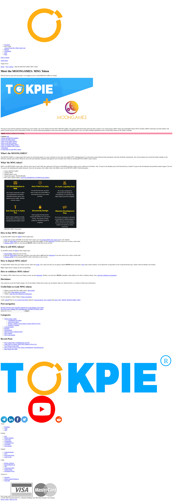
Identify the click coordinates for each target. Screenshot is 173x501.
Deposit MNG (8, 253)
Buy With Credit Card (19, 48)
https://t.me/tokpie (27, 297)
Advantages (7, 51)
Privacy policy (5, 499)
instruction (51, 241)
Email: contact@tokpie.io (11, 479)
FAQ (5, 53)
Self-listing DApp (9, 471)
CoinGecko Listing (13, 322)
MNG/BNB (13, 241)
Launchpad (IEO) (9, 468)
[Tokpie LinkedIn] (11, 422)
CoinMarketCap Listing (14, 320)
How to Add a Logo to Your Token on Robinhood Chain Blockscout (23, 347)
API (5, 466)
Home (2, 66)
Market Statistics (9, 438)
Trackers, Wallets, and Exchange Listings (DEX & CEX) (24, 323)
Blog (5, 54)
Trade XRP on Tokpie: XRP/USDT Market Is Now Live (20, 344)
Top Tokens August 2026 (11, 346)
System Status (8, 469)
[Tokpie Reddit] (59, 422)
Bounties (6, 328)
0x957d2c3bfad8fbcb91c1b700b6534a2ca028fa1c (35, 177)
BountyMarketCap (9, 464)
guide (37, 264)
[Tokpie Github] (65, 422)
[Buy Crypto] (34, 496)
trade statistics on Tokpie (18, 292)
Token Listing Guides (10, 319)
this (83, 264)
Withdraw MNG (9, 243)
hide (8, 136)
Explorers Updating (13, 325)
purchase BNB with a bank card (50, 239)
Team (5, 428)
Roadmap (7, 427)
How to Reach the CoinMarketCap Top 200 (16, 342)
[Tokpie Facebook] (17, 422)
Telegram (7, 477)
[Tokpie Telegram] (4, 422)
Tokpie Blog (4, 60)
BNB (19, 236)
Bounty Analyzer (9, 463)
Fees (5, 436)
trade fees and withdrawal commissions (21, 294)
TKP (5, 430)
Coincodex (7, 444)
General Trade (8, 48)
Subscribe (7, 480)
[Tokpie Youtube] (41, 422)
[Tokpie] (86, 41)
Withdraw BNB (8, 257)
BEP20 (64, 300)
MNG (79, 300)
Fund (5, 239)
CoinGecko (7, 439)
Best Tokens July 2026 (10, 349)
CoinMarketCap (9, 443)
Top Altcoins (8, 446)
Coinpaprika (7, 441)
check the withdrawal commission (107, 275)
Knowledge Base (9, 455)
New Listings (9, 66)
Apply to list (7, 457)
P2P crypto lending (9, 335)
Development (8, 330)
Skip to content (5, 57)
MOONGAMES (71, 300)
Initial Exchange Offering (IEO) (13, 331)
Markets (6, 49)
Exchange (7, 45)
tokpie (7, 300)
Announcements (38, 300)
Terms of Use (13, 499)
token (56, 300)
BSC (59, 300)
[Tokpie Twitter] (24, 422)
